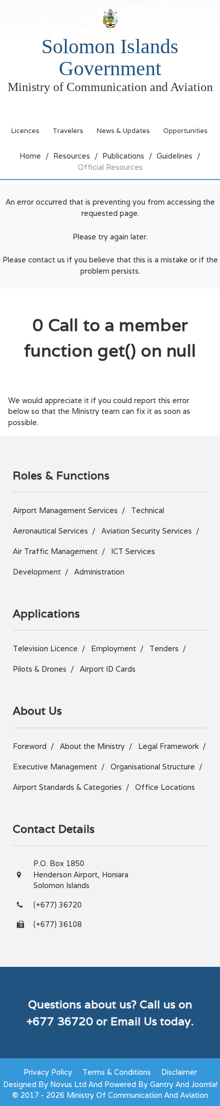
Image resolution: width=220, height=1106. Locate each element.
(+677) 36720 (57, 905)
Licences (25, 130)
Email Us (134, 1021)
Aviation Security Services (146, 531)
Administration (99, 572)
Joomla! (204, 1084)
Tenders (164, 648)
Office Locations (165, 787)
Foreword (30, 746)
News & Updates (123, 130)
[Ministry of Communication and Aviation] (110, 18)
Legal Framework (168, 746)
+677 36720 (60, 1021)
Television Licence (45, 648)
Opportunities (185, 130)
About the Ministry (92, 746)
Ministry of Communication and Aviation (110, 87)
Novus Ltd (68, 1084)
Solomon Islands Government (110, 57)
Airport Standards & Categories (67, 787)
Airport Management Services (65, 510)
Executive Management (55, 766)
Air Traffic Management (55, 551)
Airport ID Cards (108, 669)
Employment (113, 648)
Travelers (68, 130)
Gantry (161, 1084)
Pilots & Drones (40, 669)
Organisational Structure (153, 766)
